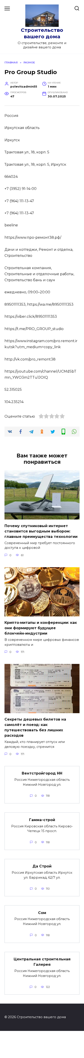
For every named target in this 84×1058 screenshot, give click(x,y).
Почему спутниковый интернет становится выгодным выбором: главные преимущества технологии (41, 531)
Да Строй (42, 866)
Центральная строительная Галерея (42, 962)
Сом (42, 912)
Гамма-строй (42, 820)
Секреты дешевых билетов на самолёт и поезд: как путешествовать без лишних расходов (35, 727)
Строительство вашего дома (42, 33)
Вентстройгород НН (42, 773)
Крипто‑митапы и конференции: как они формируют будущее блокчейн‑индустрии (40, 627)
